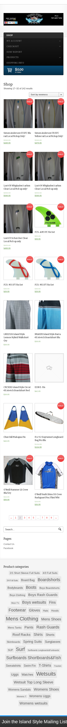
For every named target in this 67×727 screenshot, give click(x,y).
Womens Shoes (46, 689)
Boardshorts (49, 579)
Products (11, 58)
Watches (27, 674)
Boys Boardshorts (49, 587)
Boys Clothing (17, 595)
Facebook (8, 548)
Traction (57, 666)
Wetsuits (46, 674)
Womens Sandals (19, 689)
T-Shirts (45, 665)
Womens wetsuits (33, 703)
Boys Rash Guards (43, 595)
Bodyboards (15, 587)
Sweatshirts (13, 665)
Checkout (11, 47)
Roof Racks (22, 634)
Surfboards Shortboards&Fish (33, 658)
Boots (31, 587)
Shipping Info (15, 63)
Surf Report (14, 52)
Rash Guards (47, 627)
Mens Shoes (51, 619)
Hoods (55, 610)
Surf (20, 649)
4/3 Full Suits (50, 572)
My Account (13, 41)
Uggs (15, 674)
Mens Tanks (14, 627)
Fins (52, 602)
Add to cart (17, 114)
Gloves (34, 610)
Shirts (38, 634)
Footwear (17, 610)
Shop (9, 35)
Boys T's (15, 603)
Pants (28, 627)
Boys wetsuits (34, 602)
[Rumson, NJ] (33, 24)
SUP (10, 650)
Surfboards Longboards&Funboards (43, 650)
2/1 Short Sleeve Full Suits (25, 572)
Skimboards (13, 641)
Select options (18, 315)
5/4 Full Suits (12, 580)
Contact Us (9, 544)
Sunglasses (52, 641)
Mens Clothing (22, 618)
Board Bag (28, 580)
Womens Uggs (39, 696)
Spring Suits (32, 641)
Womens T (21, 696)
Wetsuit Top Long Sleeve (33, 682)
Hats (45, 610)
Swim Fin (30, 665)
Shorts (50, 634)
